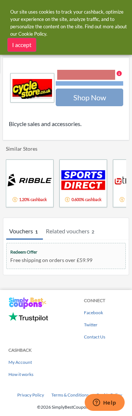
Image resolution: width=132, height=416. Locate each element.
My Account (20, 362)
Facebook (93, 312)
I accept (22, 44)
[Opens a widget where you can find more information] (104, 403)
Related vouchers (70, 230)
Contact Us (94, 337)
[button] (89, 78)
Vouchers (23, 230)
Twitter (91, 324)
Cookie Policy (32, 34)
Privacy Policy (30, 395)
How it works (20, 374)
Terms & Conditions (70, 395)
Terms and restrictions (89, 83)
